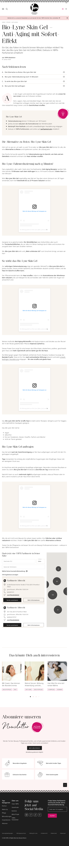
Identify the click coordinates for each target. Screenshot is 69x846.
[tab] (30, 696)
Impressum (63, 833)
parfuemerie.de (46, 129)
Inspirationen (6, 820)
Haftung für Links (33, 833)
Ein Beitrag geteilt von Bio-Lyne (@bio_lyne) (32, 229)
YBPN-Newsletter (15, 819)
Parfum (4, 806)
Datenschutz (54, 833)
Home (3, 22)
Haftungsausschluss (21, 833)
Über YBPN (15, 804)
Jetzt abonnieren (34, 748)
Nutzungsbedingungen (7, 833)
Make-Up (5, 809)
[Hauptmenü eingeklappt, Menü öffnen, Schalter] (3, 9)
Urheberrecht (44, 833)
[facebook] (31, 814)
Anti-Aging (15, 22)
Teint (15, 689)
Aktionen (5, 823)
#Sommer (59, 689)
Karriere (14, 811)
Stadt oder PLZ (8, 561)
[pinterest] (39, 814)
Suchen (52, 816)
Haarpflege (51, 689)
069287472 (10, 592)
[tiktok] (35, 814)
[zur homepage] (34, 9)
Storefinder (15, 807)
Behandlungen (7, 816)
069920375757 (11, 617)
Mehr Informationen (34, 600)
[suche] (7, 9)
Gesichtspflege (7, 689)
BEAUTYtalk (15, 814)
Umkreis (39, 559)
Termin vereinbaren (12, 600)
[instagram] (26, 814)
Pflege (8, 22)
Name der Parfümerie (10, 567)
